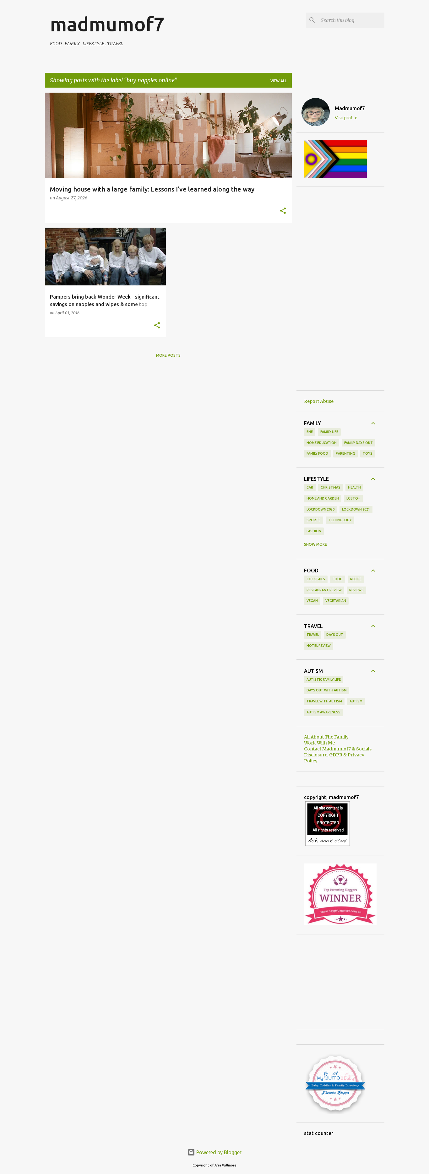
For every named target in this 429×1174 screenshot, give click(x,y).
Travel (313, 634)
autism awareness (323, 712)
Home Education (322, 443)
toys (367, 453)
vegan (312, 601)
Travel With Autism (324, 701)
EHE (310, 432)
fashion (314, 531)
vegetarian (335, 601)
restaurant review (324, 590)
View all (278, 81)
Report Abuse (319, 401)
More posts (168, 355)
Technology (340, 520)
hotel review (319, 645)
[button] (283, 211)
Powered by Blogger (218, 1152)
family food (317, 453)
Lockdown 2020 (320, 509)
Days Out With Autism (327, 690)
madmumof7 (107, 24)
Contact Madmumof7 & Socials (338, 749)
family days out (358, 443)
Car (310, 487)
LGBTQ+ (353, 498)
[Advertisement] (340, 288)
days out (334, 634)
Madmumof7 (350, 108)
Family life (329, 432)
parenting (345, 453)
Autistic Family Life (324, 679)
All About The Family (326, 737)
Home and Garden (323, 498)
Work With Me (319, 743)
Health (354, 487)
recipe (355, 579)
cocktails (316, 579)
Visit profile (346, 117)
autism (356, 701)
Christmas (330, 487)
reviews (356, 590)
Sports (314, 520)
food (338, 579)
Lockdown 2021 (356, 509)
